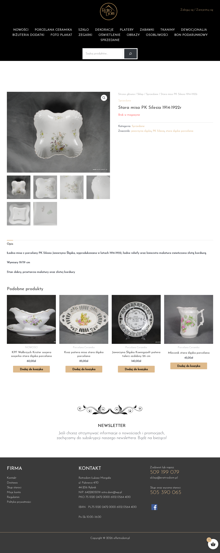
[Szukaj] (130, 54)
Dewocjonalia (194, 30)
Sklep (140, 94)
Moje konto (14, 492)
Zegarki (85, 35)
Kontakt (11, 477)
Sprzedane (110, 40)
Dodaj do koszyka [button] (31, 369)
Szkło (83, 30)
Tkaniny (167, 30)
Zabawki (147, 30)
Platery (127, 30)
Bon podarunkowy (191, 35)
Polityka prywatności (19, 501)
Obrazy (133, 35)
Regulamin (13, 497)
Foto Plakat (61, 35)
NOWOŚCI (21, 30)
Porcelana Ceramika (53, 30)
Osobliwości (157, 35)
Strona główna (126, 94)
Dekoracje (104, 30)
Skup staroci (14, 487)
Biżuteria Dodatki (28, 35)
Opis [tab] (10, 243)
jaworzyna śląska (141, 131)
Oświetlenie (109, 35)
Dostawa (12, 482)
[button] (104, 98)
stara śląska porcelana (179, 131)
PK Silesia (158, 131)
